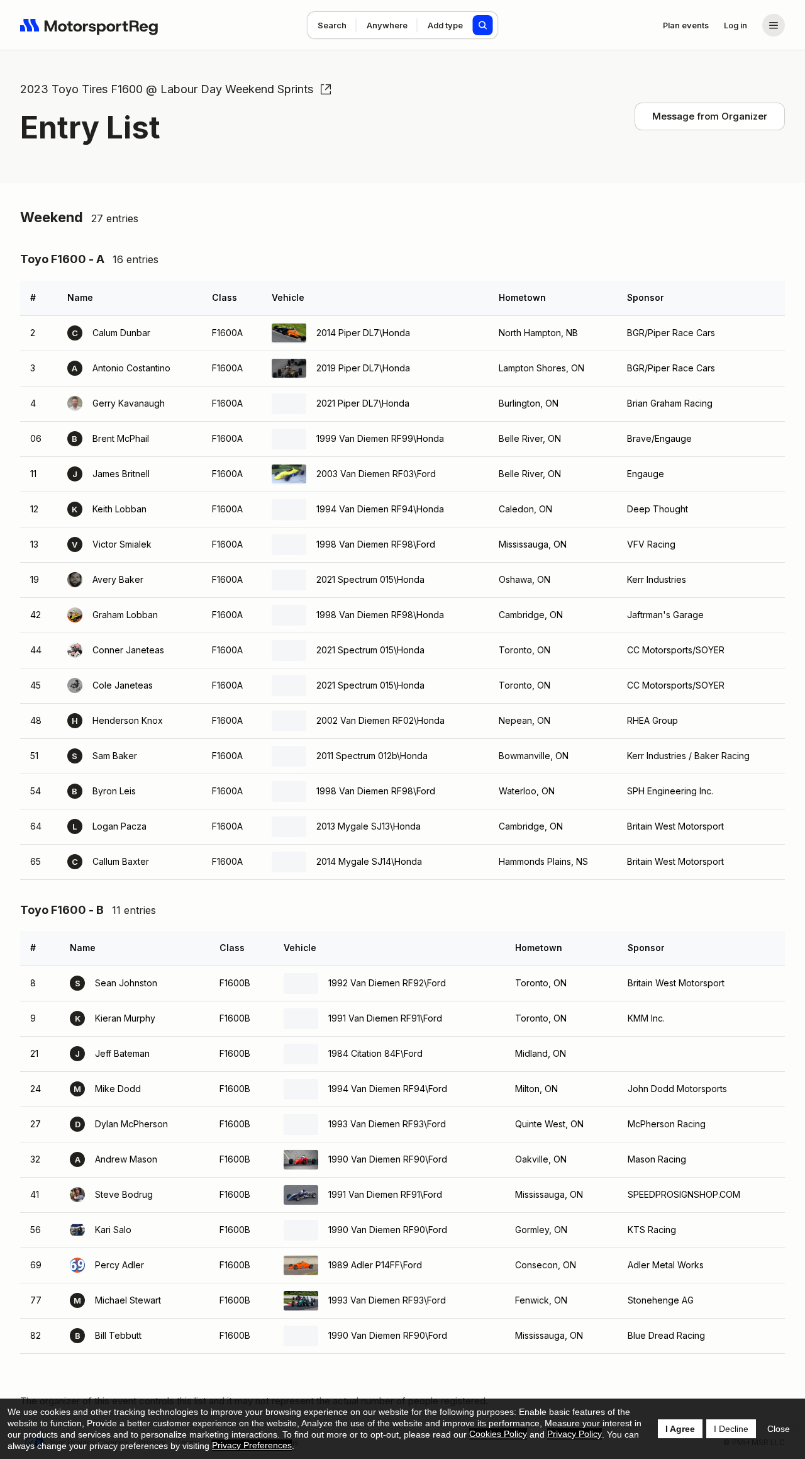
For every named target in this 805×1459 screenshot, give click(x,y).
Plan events (686, 25)
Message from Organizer (709, 116)
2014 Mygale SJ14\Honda (369, 861)
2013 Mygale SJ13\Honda (368, 826)
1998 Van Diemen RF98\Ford (375, 544)
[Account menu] (773, 25)
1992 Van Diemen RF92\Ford (387, 982)
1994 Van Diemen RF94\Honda (380, 509)
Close (778, 1429)
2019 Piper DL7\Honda (363, 368)
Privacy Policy (574, 1434)
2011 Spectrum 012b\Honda (372, 755)
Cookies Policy (498, 1434)
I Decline (731, 1429)
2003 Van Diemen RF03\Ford (376, 473)
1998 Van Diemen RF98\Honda (380, 614)
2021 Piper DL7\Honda (362, 403)
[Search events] (483, 25)
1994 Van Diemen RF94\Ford (387, 1088)
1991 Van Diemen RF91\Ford (385, 1018)
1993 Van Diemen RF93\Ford (387, 1123)
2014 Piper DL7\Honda (363, 332)
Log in (735, 25)
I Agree (680, 1429)
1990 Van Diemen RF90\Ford (387, 1159)
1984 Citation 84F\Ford (375, 1053)
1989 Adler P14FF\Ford (375, 1264)
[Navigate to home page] (89, 25)
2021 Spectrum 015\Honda (370, 579)
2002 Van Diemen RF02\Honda (380, 720)
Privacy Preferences (252, 1445)
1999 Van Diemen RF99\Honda (380, 438)
